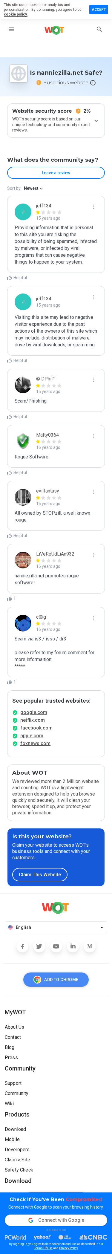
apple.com (31, 735)
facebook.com (36, 728)
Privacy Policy (68, 1248)
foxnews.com (35, 743)
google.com (33, 712)
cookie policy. (15, 14)
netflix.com (32, 720)
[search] (99, 29)
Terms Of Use (43, 1248)
